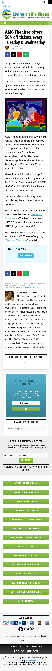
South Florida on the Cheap (25, 583)
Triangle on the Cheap (25, 574)
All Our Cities (25, 601)
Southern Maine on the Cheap (25, 592)
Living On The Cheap (26, 14)
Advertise (23, 647)
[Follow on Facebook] (3, 2)
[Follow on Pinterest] (6, 6)
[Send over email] (26, 54)
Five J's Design (30, 661)
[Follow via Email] (9, 6)
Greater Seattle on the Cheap (25, 537)
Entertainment (24, 288)
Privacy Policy (37, 647)
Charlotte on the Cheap (25, 492)
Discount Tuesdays (16, 240)
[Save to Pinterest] (19, 54)
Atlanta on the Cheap (25, 483)
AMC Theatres (18, 81)
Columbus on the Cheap (25, 510)
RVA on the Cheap (25, 547)
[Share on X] (13, 54)
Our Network (32, 651)
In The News (19, 651)
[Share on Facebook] (7, 54)
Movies (36, 288)
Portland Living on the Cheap (25, 565)
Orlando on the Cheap (25, 556)
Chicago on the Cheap (25, 501)
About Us (12, 647)
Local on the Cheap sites (15, 362)
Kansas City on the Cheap (25, 528)
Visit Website (26, 256)
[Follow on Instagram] (3, 6)
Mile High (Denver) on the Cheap (25, 519)
